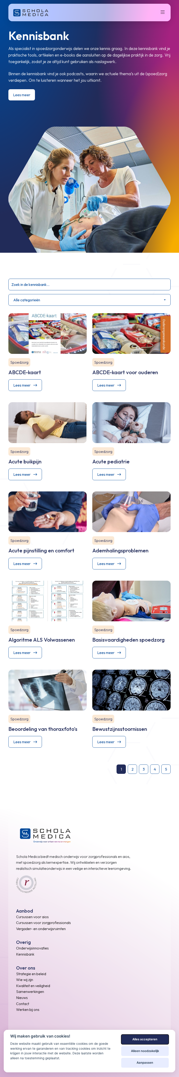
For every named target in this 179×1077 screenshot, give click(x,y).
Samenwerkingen (30, 991)
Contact (22, 1003)
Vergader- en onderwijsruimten (41, 928)
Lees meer (21, 94)
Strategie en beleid (31, 973)
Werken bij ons (27, 1009)
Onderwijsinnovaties (32, 948)
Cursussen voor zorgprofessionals (43, 922)
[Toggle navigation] (164, 12)
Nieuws (22, 997)
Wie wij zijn (24, 979)
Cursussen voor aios (32, 916)
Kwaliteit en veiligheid (33, 985)
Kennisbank (25, 954)
